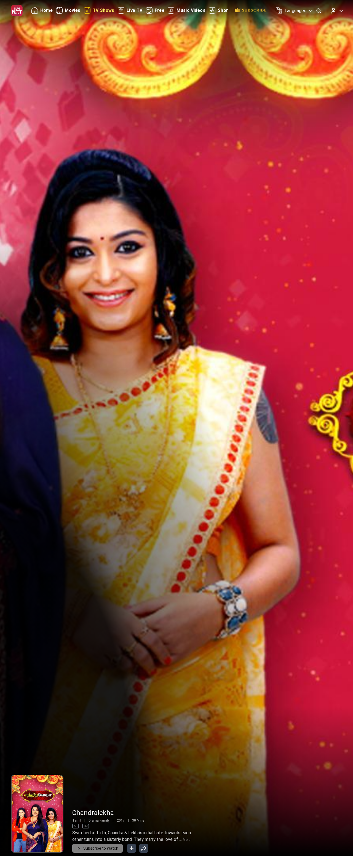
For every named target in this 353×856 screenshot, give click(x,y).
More (186, 840)
